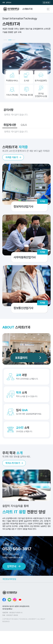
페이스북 (4, 599)
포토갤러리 (21, 358)
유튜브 (20, 599)
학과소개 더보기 (12, 463)
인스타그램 (14, 599)
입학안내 (8, 2)
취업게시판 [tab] (10, 125)
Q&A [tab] (24, 125)
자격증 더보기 (11, 157)
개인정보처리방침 (9, 579)
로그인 (47, 2)
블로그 (9, 599)
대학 (3, 2)
